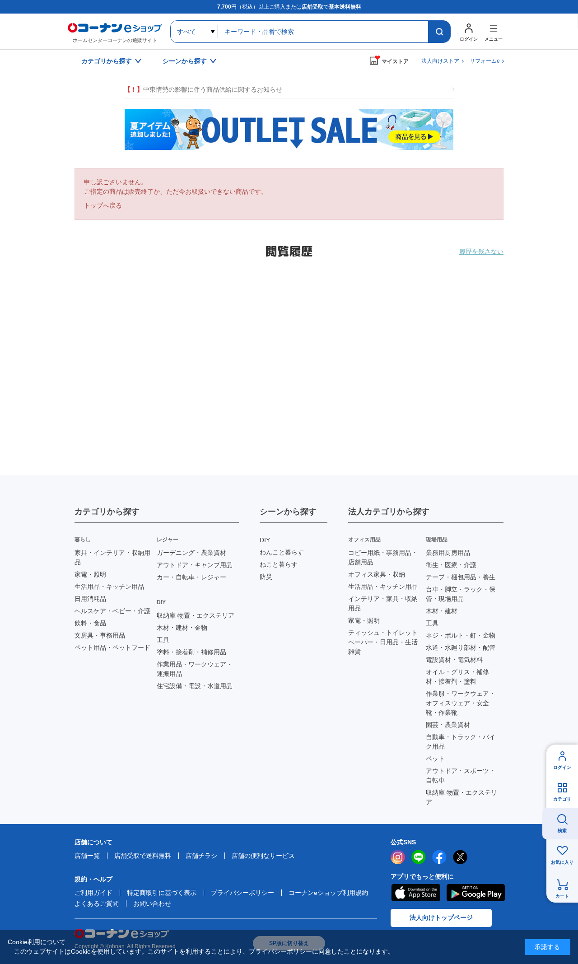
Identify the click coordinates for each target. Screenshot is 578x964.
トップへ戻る (103, 205)
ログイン (562, 767)
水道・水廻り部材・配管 (460, 647)
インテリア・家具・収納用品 (383, 603)
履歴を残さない (481, 251)
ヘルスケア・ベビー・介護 (112, 611)
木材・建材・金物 (182, 627)
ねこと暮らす (279, 564)
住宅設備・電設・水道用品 (195, 685)
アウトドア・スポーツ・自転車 (460, 775)
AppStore (415, 892)
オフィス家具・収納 (376, 574)
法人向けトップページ (441, 917)
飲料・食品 (90, 623)
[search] (439, 31)
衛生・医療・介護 (451, 564)
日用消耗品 (90, 598)
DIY (265, 540)
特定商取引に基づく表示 (161, 892)
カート (562, 896)
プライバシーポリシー (242, 892)
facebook (439, 857)
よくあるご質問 (97, 903)
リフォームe (485, 61)
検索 (562, 830)
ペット (435, 758)
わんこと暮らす (282, 552)
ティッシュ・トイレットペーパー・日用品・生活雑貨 (383, 642)
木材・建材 (441, 611)
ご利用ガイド (93, 892)
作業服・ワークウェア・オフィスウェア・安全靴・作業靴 (460, 703)
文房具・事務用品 (100, 635)
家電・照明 (90, 574)
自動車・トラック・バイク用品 (460, 741)
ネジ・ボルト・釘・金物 (460, 635)
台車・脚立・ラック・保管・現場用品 (460, 594)
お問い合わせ (152, 903)
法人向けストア (440, 61)
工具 (163, 639)
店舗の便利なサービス (263, 855)
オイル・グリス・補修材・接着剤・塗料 (457, 676)
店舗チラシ (201, 855)
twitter (460, 857)
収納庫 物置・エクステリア (195, 615)
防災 (266, 576)
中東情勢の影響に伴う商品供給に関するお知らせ (203, 89)
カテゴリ (562, 798)
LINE (418, 857)
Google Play (476, 892)
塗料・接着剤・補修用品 (191, 652)
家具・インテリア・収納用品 (112, 557)
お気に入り (562, 862)
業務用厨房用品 (448, 552)
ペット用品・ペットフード (112, 647)
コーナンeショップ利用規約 (328, 892)
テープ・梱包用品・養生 (460, 577)
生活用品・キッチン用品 (109, 586)
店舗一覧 (87, 855)
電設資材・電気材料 (454, 659)
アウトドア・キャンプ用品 (195, 564)
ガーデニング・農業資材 (191, 552)
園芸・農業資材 (448, 724)
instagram (398, 857)
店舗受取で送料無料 (142, 855)
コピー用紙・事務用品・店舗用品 (383, 557)
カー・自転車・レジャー (191, 577)
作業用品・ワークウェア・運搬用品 (195, 669)
